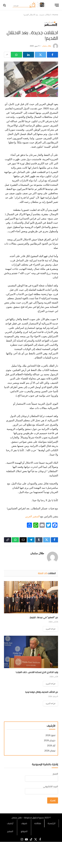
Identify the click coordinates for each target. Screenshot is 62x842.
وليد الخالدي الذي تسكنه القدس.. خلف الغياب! (37, 672)
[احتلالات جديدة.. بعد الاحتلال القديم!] (31, 79)
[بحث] (5, 5)
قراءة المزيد (50, 629)
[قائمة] (57, 5)
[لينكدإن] (28, 55)
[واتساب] (16, 55)
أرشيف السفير (10, 827)
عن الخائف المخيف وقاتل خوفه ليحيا (41, 692)
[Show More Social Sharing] (7, 55)
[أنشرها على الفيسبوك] (52, 55)
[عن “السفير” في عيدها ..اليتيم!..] (31, 597)
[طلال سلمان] (29, 5)
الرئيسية (51, 823)
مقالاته (37, 823)
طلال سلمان (46, 46)
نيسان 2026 (49, 750)
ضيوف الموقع (24, 827)
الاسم (55, 774)
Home (55, 15)
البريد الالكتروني (50, 786)
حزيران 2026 (49, 740)
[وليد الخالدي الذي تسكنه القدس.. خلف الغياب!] (31, 652)
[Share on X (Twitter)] (40, 55)
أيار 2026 (51, 745)
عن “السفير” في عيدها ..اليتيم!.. (43, 617)
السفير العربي (32, 516)
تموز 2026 (50, 735)
